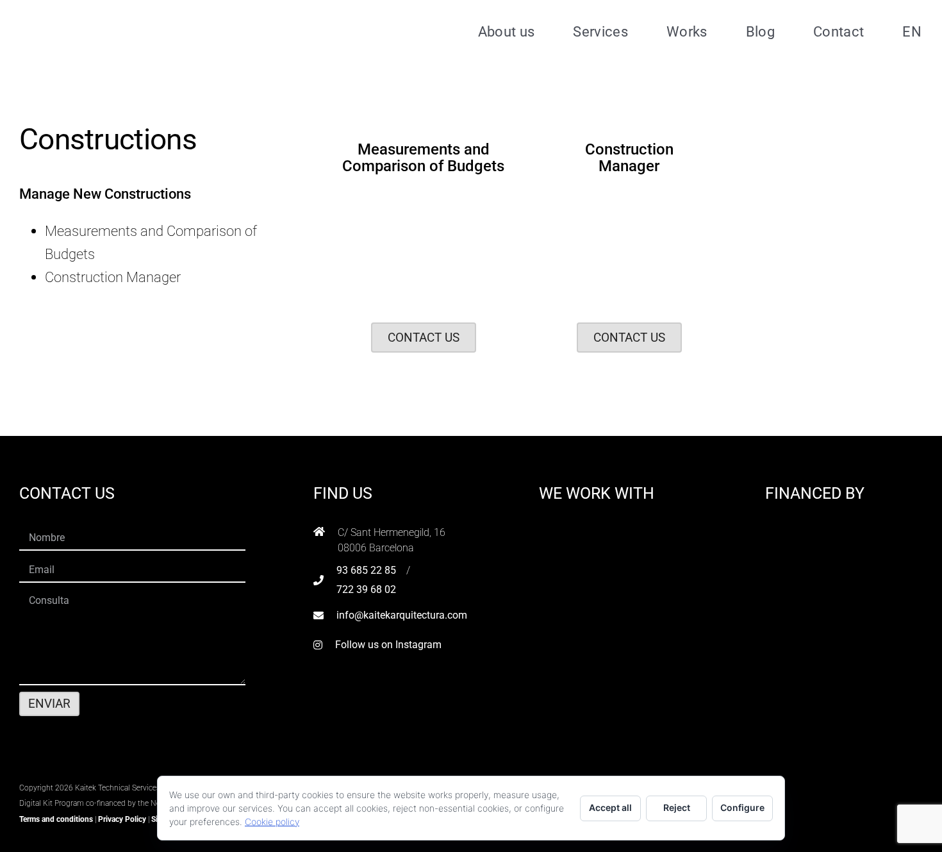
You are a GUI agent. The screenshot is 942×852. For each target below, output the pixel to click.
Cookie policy (272, 821)
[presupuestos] (423, 195)
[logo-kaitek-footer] (99, 770)
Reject (676, 807)
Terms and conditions (56, 819)
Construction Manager (113, 277)
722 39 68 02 (366, 589)
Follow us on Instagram (388, 645)
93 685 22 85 (366, 570)
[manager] (629, 195)
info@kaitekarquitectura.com (401, 615)
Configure (742, 807)
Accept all (610, 807)
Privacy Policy (122, 819)
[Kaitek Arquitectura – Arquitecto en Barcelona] (101, 13)
